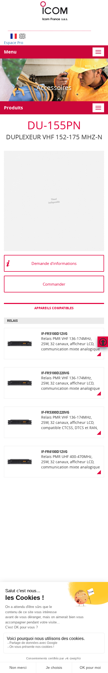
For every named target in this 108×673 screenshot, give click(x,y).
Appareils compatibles (54, 308)
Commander (54, 284)
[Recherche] (93, 25)
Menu (10, 52)
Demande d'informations (54, 263)
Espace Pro (13, 42)
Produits (13, 108)
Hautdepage (103, 341)
